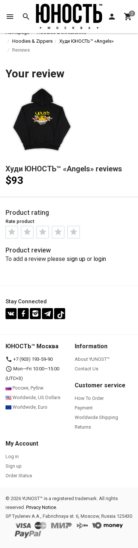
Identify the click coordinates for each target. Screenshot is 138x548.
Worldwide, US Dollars (35, 397)
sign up (76, 258)
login (99, 258)
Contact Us (86, 368)
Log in (12, 456)
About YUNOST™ (92, 359)
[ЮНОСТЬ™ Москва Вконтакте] (11, 313)
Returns (83, 427)
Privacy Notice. (41, 507)
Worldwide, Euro (29, 407)
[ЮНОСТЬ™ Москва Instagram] (35, 313)
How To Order (89, 398)
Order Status (19, 475)
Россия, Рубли (27, 388)
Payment (84, 408)
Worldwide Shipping (96, 417)
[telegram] (47, 313)
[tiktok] (59, 313)
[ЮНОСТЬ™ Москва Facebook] (23, 313)
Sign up (14, 466)
